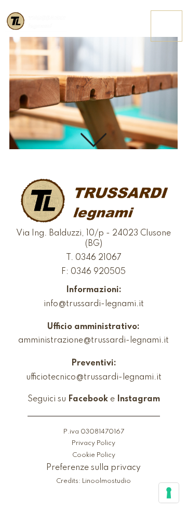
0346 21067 (98, 257)
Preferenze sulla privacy (93, 467)
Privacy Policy (93, 443)
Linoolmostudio (106, 481)
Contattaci (116, 27)
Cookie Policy (93, 455)
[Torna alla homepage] (36, 21)
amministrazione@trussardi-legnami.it (93, 340)
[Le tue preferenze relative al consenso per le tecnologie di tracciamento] (169, 493)
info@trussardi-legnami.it (94, 304)
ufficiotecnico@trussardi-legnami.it (94, 377)
